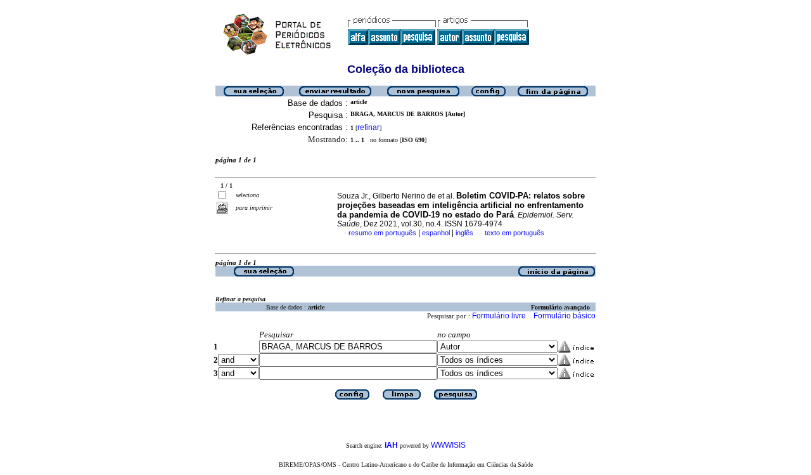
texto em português (514, 233)
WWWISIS (448, 445)
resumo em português (382, 233)
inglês (464, 233)
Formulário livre (499, 315)
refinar (368, 127)
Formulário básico (564, 315)
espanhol (436, 233)
